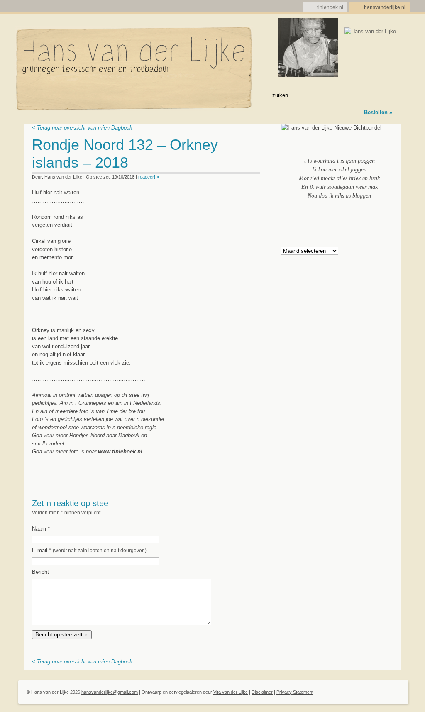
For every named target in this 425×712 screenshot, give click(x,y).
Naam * (41, 529)
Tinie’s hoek (209, 94)
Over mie (98, 94)
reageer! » (148, 176)
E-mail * (89, 550)
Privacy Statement (294, 692)
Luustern (132, 94)
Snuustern (169, 94)
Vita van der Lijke (230, 692)
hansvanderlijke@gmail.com (109, 692)
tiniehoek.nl (330, 7)
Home (33, 94)
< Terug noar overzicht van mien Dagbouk (82, 128)
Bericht (40, 572)
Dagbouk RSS (255, 147)
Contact (247, 94)
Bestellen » (378, 112)
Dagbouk (63, 94)
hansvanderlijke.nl (384, 7)
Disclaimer (262, 692)
